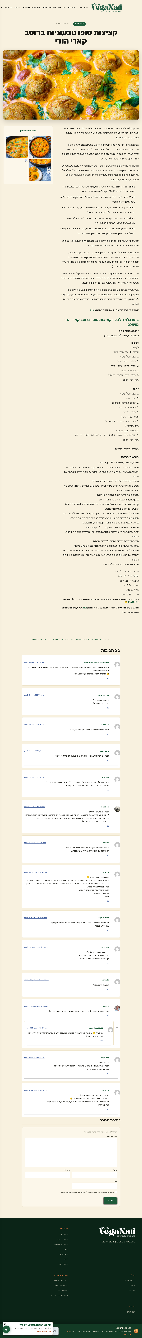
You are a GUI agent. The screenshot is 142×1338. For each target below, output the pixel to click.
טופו (62, 639)
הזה (92, 310)
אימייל (67, 1170)
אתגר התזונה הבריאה (59, 1295)
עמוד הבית (83, 7)
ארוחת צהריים (62, 1239)
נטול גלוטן (48, 639)
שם (115, 1170)
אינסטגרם (131, 1312)
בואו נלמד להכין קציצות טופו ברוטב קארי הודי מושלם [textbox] (101, 322)
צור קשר (131, 1290)
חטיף (66, 1259)
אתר (115, 1181)
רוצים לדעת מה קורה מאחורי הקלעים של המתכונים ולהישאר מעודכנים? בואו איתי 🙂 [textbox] (101, 600)
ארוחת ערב (63, 1234)
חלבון (67, 639)
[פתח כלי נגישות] (6, 1329)
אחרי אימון (79, 24)
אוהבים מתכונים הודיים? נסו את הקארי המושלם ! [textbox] (114, 310)
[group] (99, 395)
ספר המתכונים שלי (31, 7)
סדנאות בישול (62, 1290)
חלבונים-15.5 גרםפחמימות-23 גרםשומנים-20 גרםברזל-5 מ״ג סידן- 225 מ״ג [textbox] (126, 583)
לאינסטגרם (133, 602)
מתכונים (71, 7)
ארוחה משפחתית (80, 639)
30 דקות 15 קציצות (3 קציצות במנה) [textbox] (121, 333)
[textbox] (99, 210)
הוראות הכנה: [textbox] (130, 457)
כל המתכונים (130, 1280)
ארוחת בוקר (63, 1264)
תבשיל (34, 639)
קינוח (66, 1249)
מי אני (133, 1285)
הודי (71, 639)
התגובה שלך (111, 1136)
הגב (108, 678)
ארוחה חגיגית (93, 639)
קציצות (40, 639)
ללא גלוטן (56, 639)
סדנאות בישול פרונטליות (54, 7)
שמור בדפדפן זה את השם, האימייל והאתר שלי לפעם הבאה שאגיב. (87, 1192)
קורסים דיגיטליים (12, 7)
